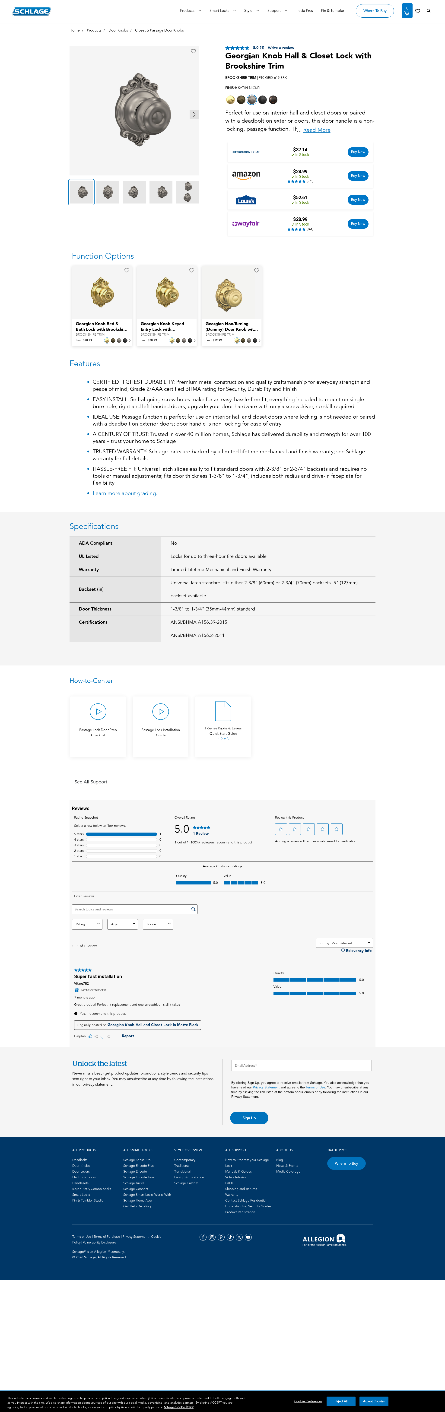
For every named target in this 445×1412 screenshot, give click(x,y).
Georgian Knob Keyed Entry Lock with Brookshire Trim (162, 326)
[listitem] (230, 100)
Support (274, 10)
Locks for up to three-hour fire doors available (219, 556)
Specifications (94, 526)
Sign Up (249, 1118)
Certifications (93, 622)
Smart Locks (219, 10)
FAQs (229, 1183)
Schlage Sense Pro (136, 1160)
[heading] (222, 681)
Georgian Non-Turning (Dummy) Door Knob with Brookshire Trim (231, 326)
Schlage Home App (137, 1200)
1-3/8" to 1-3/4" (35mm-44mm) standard (213, 609)
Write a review (281, 48)
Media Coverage (288, 1171)
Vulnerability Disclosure (99, 1242)
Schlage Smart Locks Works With (147, 1194)
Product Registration (240, 1212)
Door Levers (81, 1171)
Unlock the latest (99, 1063)
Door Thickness (95, 609)
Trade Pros (337, 1150)
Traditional (181, 1165)
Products (187, 10)
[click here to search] (428, 11)
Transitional (182, 1171)
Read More (317, 130)
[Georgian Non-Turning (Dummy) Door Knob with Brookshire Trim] (228, 292)
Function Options (103, 256)
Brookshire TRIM (90, 334)
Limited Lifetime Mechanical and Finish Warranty (221, 569)
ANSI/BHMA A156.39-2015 (199, 622)
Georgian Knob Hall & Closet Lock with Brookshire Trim (298, 61)
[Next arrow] (194, 114)
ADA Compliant (95, 543)
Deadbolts (79, 1160)
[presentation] (102, 329)
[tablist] (134, 192)
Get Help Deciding (137, 1206)
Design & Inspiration (189, 1177)
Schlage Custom (186, 1183)
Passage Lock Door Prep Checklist (98, 732)
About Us (284, 1150)
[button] (193, 51)
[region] (222, 1401)
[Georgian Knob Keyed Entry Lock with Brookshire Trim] (164, 292)
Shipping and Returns (241, 1188)
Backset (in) (91, 589)
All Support (235, 1150)
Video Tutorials (236, 1177)
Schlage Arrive (133, 1183)
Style (248, 10)
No (174, 543)
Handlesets (80, 1183)
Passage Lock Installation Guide (160, 732)
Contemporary (184, 1160)
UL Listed (89, 556)
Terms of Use (315, 1087)
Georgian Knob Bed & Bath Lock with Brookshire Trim (101, 326)
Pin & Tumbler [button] (332, 10)
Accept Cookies (374, 1401)
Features (85, 363)
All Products (84, 1150)
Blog (279, 1160)
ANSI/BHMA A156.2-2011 (198, 635)
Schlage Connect (135, 1188)
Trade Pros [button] (304, 10)
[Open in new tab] (324, 1240)
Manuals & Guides (238, 1171)
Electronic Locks (84, 1177)
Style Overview (188, 1150)
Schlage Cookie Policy (179, 1407)
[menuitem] (96, 1160)
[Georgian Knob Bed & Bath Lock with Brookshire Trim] (99, 292)
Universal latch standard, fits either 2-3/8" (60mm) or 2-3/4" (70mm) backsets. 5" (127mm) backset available (264, 589)
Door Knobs (81, 1165)
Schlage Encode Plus (138, 1165)
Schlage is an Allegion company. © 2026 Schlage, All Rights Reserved (99, 1254)
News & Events (287, 1165)
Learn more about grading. (125, 493)
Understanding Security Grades (248, 1206)
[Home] (31, 11)
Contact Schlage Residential (245, 1200)
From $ (84, 340)
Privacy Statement (266, 1087)
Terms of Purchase (107, 1236)
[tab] (81, 192)
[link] (417, 11)
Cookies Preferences (308, 1401)
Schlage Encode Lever (139, 1177)
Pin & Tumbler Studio (87, 1200)
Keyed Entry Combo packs (91, 1188)
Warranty (89, 569)
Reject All (341, 1401)
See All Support (91, 782)
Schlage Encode (135, 1171)
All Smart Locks (138, 1150)
